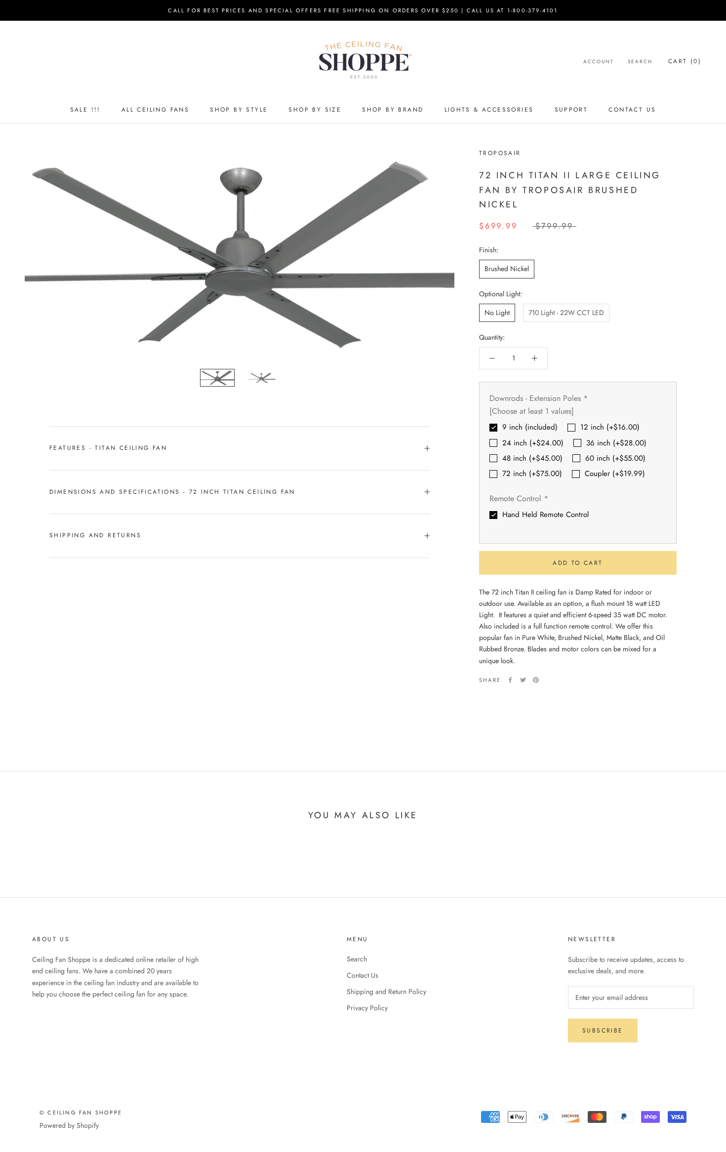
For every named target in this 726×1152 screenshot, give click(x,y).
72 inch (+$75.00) (532, 473)
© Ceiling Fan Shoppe (81, 1112)
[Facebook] (510, 680)
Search (640, 61)
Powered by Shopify (69, 1125)
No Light (497, 313)
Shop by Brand (392, 109)
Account (598, 61)
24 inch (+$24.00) (533, 442)
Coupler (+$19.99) (615, 473)
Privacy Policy (367, 1008)
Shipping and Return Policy (386, 991)
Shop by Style (239, 109)
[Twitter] (523, 680)
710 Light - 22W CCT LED (566, 313)
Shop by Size (314, 109)
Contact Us (632, 109)
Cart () (684, 61)
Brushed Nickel (506, 269)
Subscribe (602, 1030)
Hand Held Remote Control (545, 514)
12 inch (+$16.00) (610, 427)
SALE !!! (85, 109)
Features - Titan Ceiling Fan (108, 447)
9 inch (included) (530, 427)
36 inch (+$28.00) (616, 442)
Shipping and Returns (95, 535)
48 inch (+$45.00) (532, 458)
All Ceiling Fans (155, 109)
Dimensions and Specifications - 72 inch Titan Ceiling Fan (172, 491)
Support (571, 109)
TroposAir (500, 153)
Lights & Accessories (489, 109)
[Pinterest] (536, 680)
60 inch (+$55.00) (615, 458)
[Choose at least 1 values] (531, 411)
